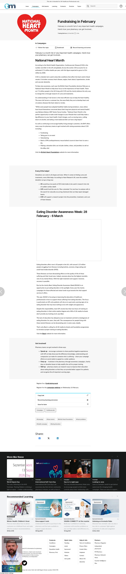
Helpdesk (82, 552)
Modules (66, 552)
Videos (66, 555)
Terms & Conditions (85, 543)
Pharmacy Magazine (100, 543)
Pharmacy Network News (100, 556)
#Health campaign (42, 424)
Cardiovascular (50, 410)
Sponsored (67, 549)
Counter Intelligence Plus (100, 562)
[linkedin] (58, 438)
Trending (66, 543)
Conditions (9, 519)
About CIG (83, 558)
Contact (82, 555)
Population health (54, 549)
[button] (117, 456)
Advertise (82, 562)
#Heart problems (81, 419)
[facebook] (40, 438)
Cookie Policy (83, 549)
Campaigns (40, 410)
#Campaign (40, 419)
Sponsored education (40, 519)
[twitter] (49, 438)
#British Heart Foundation (65, 419)
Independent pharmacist (98, 547)
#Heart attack (50, 419)
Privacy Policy (83, 546)
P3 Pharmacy (25, 556)
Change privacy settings (6, 573)
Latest (66, 546)
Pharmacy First (53, 552)
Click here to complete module (13, 540)
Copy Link (41, 395)
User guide (67, 558)
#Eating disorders (55, 424)
